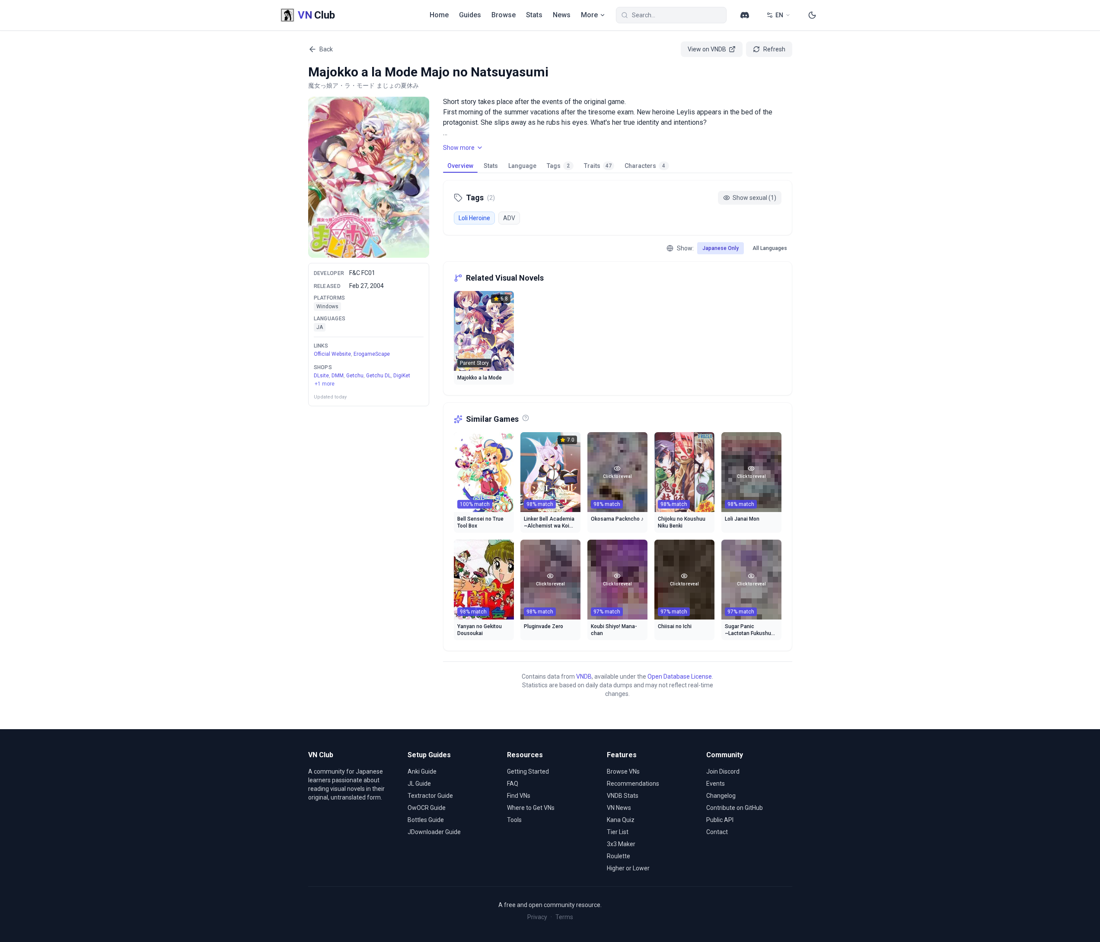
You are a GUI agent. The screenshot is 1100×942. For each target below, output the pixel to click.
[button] (368, 177)
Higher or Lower (628, 868)
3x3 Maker (621, 844)
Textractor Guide (430, 795)
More (589, 15)
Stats (534, 15)
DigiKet (401, 375)
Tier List (617, 831)
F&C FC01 (362, 272)
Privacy (537, 917)
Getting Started (528, 771)
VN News (619, 807)
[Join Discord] (744, 15)
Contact (717, 831)
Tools (514, 819)
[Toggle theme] (812, 15)
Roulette (618, 856)
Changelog (721, 795)
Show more (459, 147)
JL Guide (419, 783)
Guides (470, 15)
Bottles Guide (426, 819)
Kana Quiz (620, 819)
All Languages (769, 248)
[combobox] (671, 15)
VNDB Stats (622, 795)
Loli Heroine (474, 218)
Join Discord (723, 771)
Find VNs (518, 795)
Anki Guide (422, 771)
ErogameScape (372, 354)
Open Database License (679, 676)
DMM (338, 375)
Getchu (354, 375)
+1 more (325, 384)
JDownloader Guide (434, 831)
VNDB (584, 676)
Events (715, 783)
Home (439, 15)
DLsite (321, 375)
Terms (564, 917)
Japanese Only (720, 248)
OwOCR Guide (427, 807)
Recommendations (633, 783)
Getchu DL (378, 375)
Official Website (332, 354)
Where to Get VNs (531, 807)
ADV (509, 218)
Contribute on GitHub (734, 807)
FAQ (512, 783)
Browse (503, 15)
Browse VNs (623, 771)
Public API (719, 819)
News (562, 15)
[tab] (460, 166)
